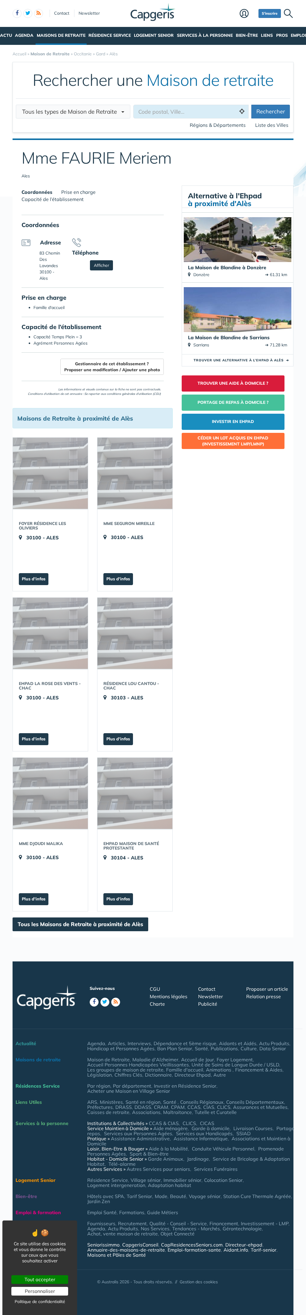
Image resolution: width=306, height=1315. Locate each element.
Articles (116, 1043)
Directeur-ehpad (243, 1245)
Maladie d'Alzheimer (155, 1060)
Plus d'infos (33, 579)
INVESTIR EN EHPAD (233, 421)
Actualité (26, 1043)
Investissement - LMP (264, 1223)
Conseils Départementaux (255, 1102)
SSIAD (243, 1133)
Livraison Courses (253, 1128)
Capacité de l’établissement (53, 199)
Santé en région (143, 1102)
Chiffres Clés (128, 1075)
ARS (92, 1102)
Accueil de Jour (197, 1060)
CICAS (207, 1123)
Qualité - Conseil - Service (178, 1223)
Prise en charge (78, 192)
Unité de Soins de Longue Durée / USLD (235, 1065)
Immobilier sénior (182, 1180)
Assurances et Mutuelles (260, 1107)
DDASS (142, 1107)
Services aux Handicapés (204, 1133)
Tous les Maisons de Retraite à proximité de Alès (80, 924)
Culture (249, 1048)
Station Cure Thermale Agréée (257, 1196)
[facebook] (17, 13)
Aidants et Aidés (237, 1043)
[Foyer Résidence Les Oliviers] (50, 473)
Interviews (139, 1043)
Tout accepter (40, 1279)
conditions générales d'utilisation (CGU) (134, 394)
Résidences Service (38, 1085)
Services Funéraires (216, 1169)
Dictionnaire (158, 1075)
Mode (161, 1196)
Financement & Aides (258, 1070)
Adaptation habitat (169, 1185)
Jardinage (198, 1159)
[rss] (38, 13)
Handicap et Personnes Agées (120, 1048)
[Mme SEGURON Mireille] (134, 473)
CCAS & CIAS (164, 1123)
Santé (201, 1048)
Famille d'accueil (184, 1070)
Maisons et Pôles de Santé (116, 1255)
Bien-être (247, 35)
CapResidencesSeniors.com (192, 1245)
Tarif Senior (139, 1196)
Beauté (178, 1196)
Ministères (111, 1102)
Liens (267, 35)
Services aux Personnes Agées (138, 1133)
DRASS (123, 1107)
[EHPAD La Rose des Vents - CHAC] (50, 633)
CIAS (208, 1107)
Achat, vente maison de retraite (122, 1234)
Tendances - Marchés (196, 1229)
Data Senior (272, 1048)
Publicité (207, 1004)
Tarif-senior (263, 1250)
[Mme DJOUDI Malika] (50, 793)
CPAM (178, 1107)
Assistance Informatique (201, 1139)
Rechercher (270, 111)
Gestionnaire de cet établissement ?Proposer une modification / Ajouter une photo (112, 366)
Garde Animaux (165, 1159)
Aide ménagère (170, 1128)
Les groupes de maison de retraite (125, 1070)
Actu (6, 35)
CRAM (161, 1107)
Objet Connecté (177, 1234)
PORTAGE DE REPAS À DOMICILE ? (233, 402)
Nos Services (155, 1229)
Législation (99, 1075)
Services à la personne (205, 35)
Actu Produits (274, 1043)
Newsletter (89, 13)
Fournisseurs (101, 1223)
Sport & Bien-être (149, 1154)
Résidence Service (109, 35)
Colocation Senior (223, 1180)
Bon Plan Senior (174, 1048)
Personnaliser (40, 1291)
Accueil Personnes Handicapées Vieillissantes (138, 1065)
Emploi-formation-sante (194, 1250)
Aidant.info (236, 1250)
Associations (146, 1112)
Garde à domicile (211, 1128)
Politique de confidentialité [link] (40, 1301)
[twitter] (27, 13)
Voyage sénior (205, 1196)
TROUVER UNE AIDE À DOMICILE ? (233, 383)
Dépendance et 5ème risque (185, 1043)
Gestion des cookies (199, 1281)
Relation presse (263, 996)
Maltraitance (177, 1112)
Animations (219, 1070)
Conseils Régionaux (202, 1102)
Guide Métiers (162, 1212)
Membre (247, 14)
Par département (132, 1086)
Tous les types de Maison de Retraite (71, 111)
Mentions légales (168, 996)
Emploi (298, 35)
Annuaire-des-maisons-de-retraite (126, 1250)
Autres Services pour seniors (158, 1169)
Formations (131, 1212)
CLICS (223, 1107)
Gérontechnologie (242, 1229)
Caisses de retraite (108, 1112)
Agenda (24, 35)
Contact (61, 13)
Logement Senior (154, 35)
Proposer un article (267, 989)
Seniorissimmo (103, 1245)
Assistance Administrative (140, 1139)
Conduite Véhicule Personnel (223, 1149)
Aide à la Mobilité (168, 1149)
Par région (98, 1086)
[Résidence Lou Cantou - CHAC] (134, 633)
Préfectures (100, 1107)
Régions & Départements (218, 125)
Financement (223, 1223)
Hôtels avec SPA (105, 1196)
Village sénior (146, 1180)
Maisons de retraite (61, 35)
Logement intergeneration (116, 1185)
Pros (282, 35)
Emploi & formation (38, 1212)
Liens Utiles (29, 1102)
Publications (224, 1048)
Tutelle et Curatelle (216, 1112)
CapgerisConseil (140, 1245)
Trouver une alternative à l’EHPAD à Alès (241, 360)
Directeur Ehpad (193, 1075)
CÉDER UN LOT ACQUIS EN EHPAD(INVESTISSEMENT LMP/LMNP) (233, 441)
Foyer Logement (235, 1060)
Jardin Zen (98, 1201)
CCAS (194, 1107)
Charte (157, 1004)
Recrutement (132, 1223)
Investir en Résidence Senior (185, 1086)
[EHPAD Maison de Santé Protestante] (134, 793)
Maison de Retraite (108, 1060)
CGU (155, 989)
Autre (219, 1075)
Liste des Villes (271, 125)
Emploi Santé (102, 1212)
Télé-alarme (122, 1164)
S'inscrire (270, 13)
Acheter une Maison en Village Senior (128, 1091)
